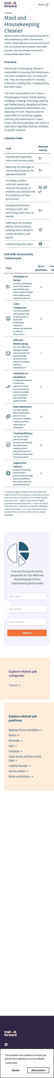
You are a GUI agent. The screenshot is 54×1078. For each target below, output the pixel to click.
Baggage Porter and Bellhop (24, 729)
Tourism (13, 685)
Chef (11, 745)
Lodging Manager (18, 765)
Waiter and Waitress (19, 776)
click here (8, 514)
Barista (12, 735)
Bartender (14, 740)
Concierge (14, 751)
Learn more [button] (11, 1062)
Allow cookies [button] (38, 1070)
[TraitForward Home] (10, 6)
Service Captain (17, 771)
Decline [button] (15, 1070)
